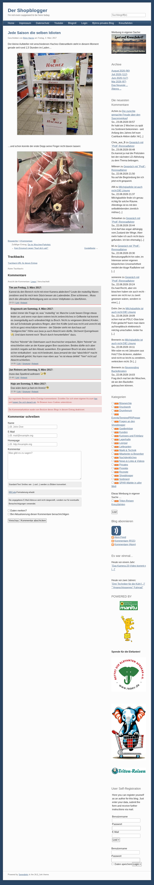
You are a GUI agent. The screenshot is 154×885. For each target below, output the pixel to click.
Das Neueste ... (119, 85)
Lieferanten (125, 446)
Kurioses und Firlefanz (131, 436)
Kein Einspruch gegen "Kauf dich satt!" (31, 248)
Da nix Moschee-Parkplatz (39, 244)
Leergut (123, 443)
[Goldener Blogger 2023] (128, 628)
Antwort (24, 303)
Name (11, 423)
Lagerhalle (125, 439)
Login (84, 23)
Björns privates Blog (103, 23)
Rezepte (123, 472)
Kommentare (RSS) (124, 541)
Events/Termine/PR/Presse (125, 417)
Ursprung (26, 363)
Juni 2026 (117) (119, 78)
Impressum (25, 23)
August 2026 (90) (120, 71)
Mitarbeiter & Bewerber (131, 454)
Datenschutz (42, 23)
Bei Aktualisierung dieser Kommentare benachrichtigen (39, 514)
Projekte (123, 468)
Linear (33, 281)
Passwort (117, 824)
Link (17, 303)
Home (11, 23)
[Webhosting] (129, 605)
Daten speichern (123, 864)
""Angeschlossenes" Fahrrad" (127, 587)
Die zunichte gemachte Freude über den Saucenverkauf (125, 115)
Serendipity (23, 874)
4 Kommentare (26, 241)
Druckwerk (125, 407)
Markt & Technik (127, 450)
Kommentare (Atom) (125, 544)
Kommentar (14, 449)
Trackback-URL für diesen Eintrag (22, 263)
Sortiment (124, 479)
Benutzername (120, 816)
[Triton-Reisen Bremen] (128, 44)
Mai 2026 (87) (118, 81)
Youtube (58, 23)
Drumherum (125, 410)
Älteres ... (116, 89)
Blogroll (72, 23)
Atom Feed (120, 537)
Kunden (123, 432)
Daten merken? (18, 510)
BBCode (12, 492)
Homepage (14, 440)
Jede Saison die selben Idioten (34, 33)
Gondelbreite (89, 248)
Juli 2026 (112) (119, 74)
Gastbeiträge (126, 428)
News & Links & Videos (131, 461)
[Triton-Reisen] (128, 770)
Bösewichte (13, 241)
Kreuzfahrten (125, 23)
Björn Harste (28, 38)
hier (95, 399)
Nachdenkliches (128, 457)
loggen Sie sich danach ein (24, 402)
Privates (123, 464)
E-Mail (11, 431)
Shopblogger (126, 475)
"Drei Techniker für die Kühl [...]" (128, 584)
